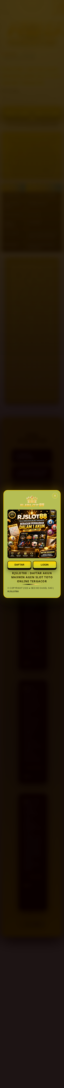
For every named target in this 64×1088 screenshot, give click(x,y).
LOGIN (44, 564)
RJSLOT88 (13, 591)
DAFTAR (19, 564)
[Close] (55, 496)
